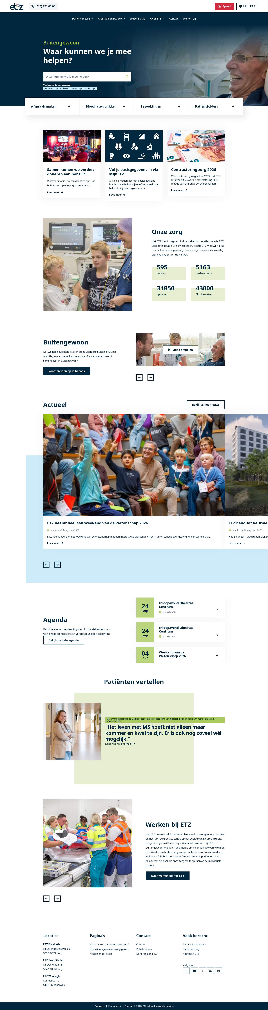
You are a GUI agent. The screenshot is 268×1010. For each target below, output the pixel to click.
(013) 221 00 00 (45, 6)
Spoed (227, 6)
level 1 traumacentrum (176, 834)
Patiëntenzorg (81, 18)
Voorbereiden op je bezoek (67, 371)
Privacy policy (114, 1006)
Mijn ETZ (249, 6)
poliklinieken (62, 88)
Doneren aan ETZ (146, 953)
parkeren (49, 88)
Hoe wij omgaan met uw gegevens (110, 949)
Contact (173, 18)
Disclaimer (100, 1006)
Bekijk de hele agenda (64, 640)
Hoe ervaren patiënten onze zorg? (109, 944)
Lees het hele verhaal (118, 743)
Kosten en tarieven (101, 953)
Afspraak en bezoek (110, 18)
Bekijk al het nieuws (205, 404)
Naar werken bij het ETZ (167, 875)
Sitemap (128, 1006)
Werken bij (189, 18)
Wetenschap (137, 18)
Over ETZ (155, 18)
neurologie (77, 88)
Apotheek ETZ (191, 953)
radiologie (90, 88)
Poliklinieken (144, 949)
